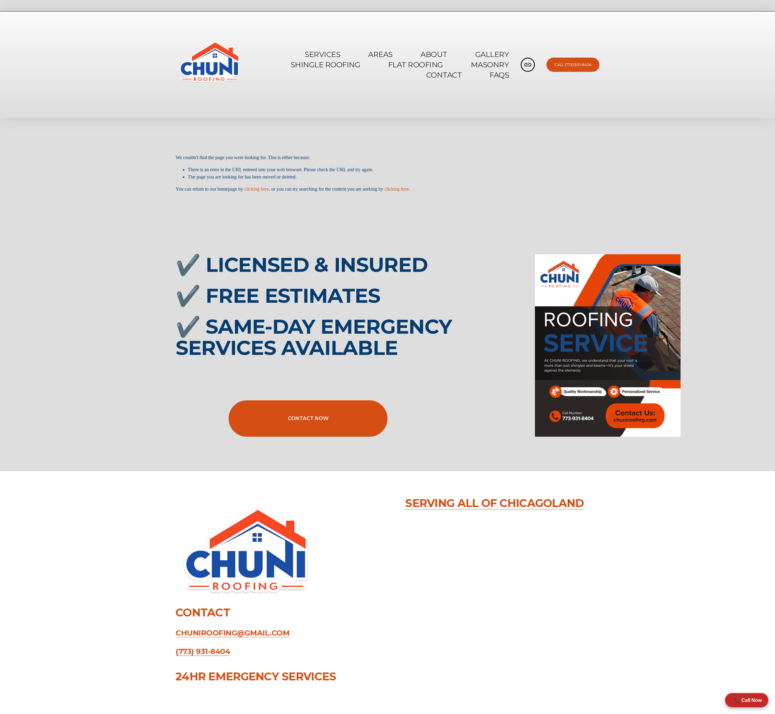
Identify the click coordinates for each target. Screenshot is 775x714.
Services (322, 54)
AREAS (380, 54)
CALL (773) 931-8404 (573, 64)
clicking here (256, 189)
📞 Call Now (747, 700)
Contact (444, 74)
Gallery (492, 54)
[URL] (528, 65)
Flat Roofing (415, 64)
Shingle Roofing (325, 64)
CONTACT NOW (308, 418)
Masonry (490, 64)
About (433, 54)
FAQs (499, 74)
